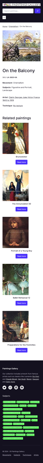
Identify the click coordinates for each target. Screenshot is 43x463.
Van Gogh (22, 379)
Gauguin (35, 379)
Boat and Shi (9, 434)
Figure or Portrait (31, 416)
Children (29, 431)
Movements (7, 455)
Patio (23, 405)
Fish (21, 416)
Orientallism (13, 26)
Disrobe (7, 423)
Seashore (35, 402)
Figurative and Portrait (22, 87)
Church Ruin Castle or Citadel (12, 427)
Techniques (27, 455)
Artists (36, 455)
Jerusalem (26, 412)
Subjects (17, 455)
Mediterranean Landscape (11, 412)
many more (10, 382)
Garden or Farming (10, 416)
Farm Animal (25, 420)
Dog (34, 420)
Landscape (7, 90)
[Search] (37, 11)
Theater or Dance (9, 402)
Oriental (32, 405)
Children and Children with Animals (13, 431)
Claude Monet (11, 379)
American (20, 434)
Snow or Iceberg (23, 402)
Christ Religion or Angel (31, 427)
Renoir (29, 379)
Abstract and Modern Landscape (13, 438)
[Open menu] (4, 17)
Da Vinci (35, 376)
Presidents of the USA (10, 405)
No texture (18, 105)
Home (5, 26)
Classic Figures (18, 423)
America (30, 434)
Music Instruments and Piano (12, 409)
